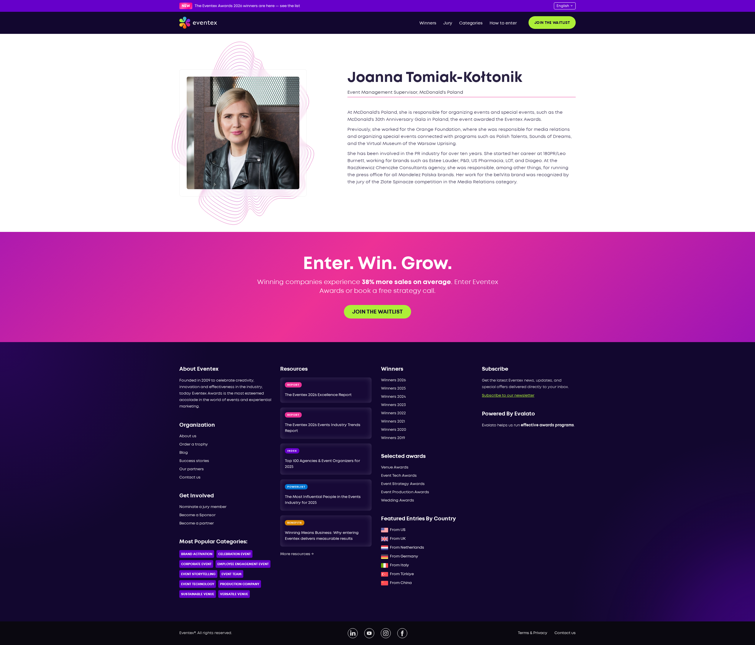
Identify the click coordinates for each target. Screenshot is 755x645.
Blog (183, 452)
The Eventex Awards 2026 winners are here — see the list (247, 6)
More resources (297, 554)
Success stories (194, 461)
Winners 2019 (393, 438)
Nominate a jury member (202, 507)
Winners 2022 (393, 413)
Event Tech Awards (399, 475)
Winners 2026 (393, 380)
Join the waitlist (552, 22)
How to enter (503, 23)
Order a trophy (193, 444)
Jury (447, 23)
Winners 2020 (393, 429)
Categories (470, 23)
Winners (427, 23)
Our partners (191, 469)
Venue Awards (394, 467)
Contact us (190, 477)
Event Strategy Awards (403, 484)
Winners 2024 (393, 396)
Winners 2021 (393, 421)
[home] (198, 23)
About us (187, 436)
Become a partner (196, 523)
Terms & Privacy (532, 633)
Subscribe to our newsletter (508, 395)
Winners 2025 (393, 388)
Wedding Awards (397, 500)
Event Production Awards (405, 492)
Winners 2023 (393, 405)
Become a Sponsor (197, 515)
